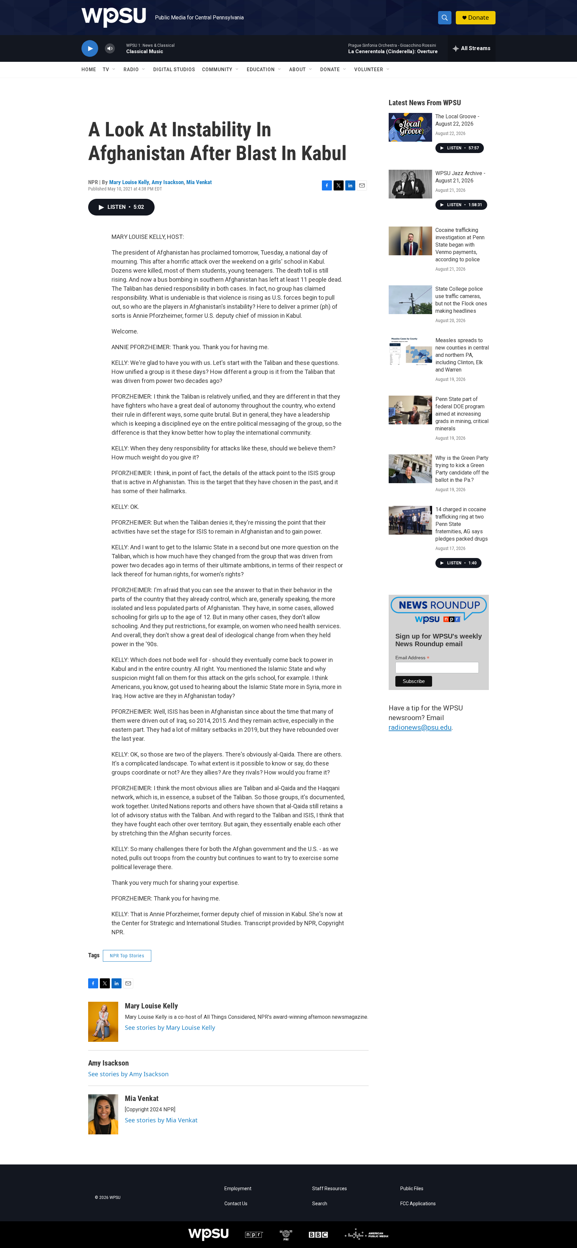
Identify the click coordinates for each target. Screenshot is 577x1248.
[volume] (110, 48)
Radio (131, 69)
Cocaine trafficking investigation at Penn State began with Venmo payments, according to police (460, 245)
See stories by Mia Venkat (161, 1120)
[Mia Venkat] (103, 1114)
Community (217, 69)
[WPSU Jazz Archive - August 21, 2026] (410, 184)
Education (261, 69)
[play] (89, 48)
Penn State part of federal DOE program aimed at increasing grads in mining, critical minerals (462, 414)
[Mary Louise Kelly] (103, 1022)
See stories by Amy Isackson (128, 1074)
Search (319, 1203)
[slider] (121, 48)
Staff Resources (329, 1188)
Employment (237, 1188)
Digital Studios (174, 69)
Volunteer (368, 69)
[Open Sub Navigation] (114, 69)
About (297, 69)
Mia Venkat (199, 182)
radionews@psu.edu (420, 727)
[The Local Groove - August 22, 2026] (410, 127)
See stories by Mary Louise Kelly (170, 1027)
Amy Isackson (168, 182)
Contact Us (235, 1203)
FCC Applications (418, 1203)
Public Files (411, 1188)
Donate (478, 17)
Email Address (412, 658)
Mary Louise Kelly (129, 182)
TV (106, 69)
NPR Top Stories (127, 955)
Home (88, 69)
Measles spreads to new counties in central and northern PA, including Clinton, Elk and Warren (462, 355)
